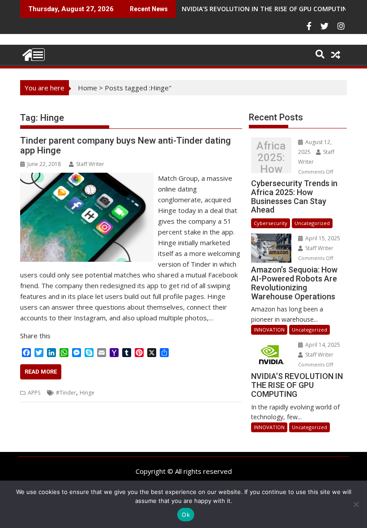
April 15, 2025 (322, 238)
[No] (355, 504)
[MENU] (38, 54)
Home (87, 87)
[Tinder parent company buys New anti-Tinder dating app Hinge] (87, 178)
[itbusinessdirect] (29, 53)
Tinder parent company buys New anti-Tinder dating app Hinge (125, 145)
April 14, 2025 (322, 345)
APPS (34, 392)
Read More (41, 371)
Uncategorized (312, 223)
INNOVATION (269, 329)
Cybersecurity (270, 223)
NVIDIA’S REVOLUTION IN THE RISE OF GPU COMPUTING (267, 8)
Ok (186, 514)
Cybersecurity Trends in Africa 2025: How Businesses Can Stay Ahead (271, 157)
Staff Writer (90, 164)
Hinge (87, 392)
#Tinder (66, 392)
